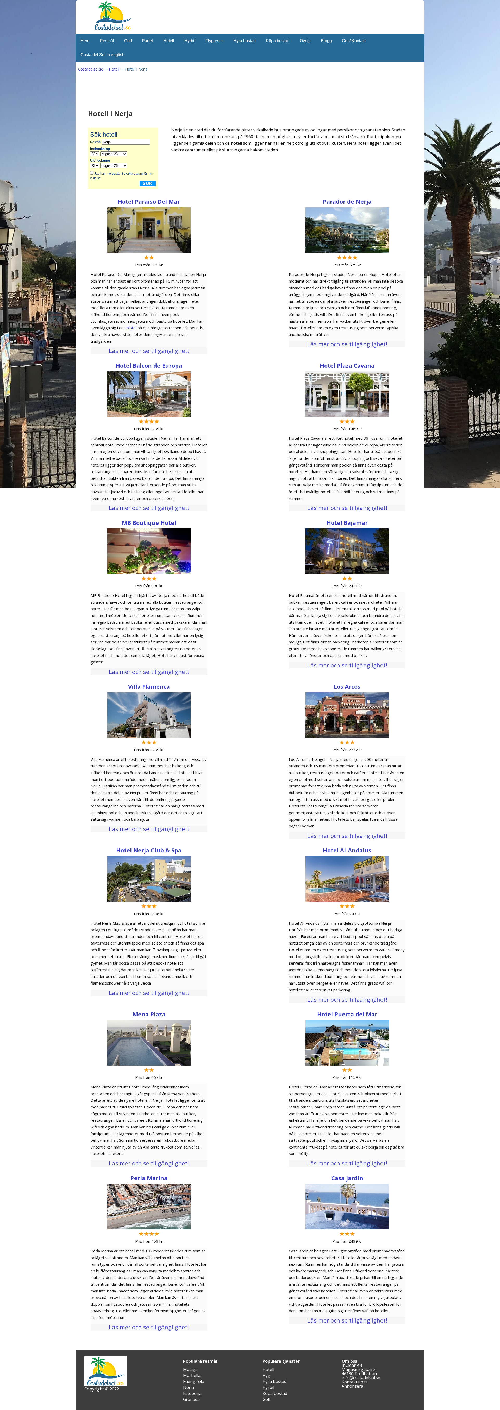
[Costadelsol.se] (112, 29)
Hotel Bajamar (347, 522)
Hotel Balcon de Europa (149, 365)
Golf (128, 41)
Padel (147, 41)
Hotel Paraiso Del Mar (149, 201)
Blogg (326, 41)
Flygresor (214, 41)
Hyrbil (189, 41)
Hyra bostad (244, 41)
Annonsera (352, 1386)
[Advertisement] (183, 92)
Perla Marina (148, 1178)
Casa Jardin (347, 1178)
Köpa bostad (277, 41)
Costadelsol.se (90, 69)
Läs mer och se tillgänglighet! (149, 350)
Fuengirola (193, 1381)
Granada (191, 1399)
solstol (130, 327)
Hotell (168, 41)
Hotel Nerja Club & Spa (149, 850)
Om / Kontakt (354, 41)
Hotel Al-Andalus (347, 850)
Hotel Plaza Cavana (347, 365)
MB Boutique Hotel (149, 522)
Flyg (266, 1375)
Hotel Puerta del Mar (347, 1014)
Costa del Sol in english (102, 55)
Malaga (190, 1369)
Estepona (192, 1393)
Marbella (192, 1375)
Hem (84, 41)
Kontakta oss (354, 1382)
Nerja (188, 1387)
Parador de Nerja (347, 201)
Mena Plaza (149, 1014)
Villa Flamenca (149, 686)
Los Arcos (347, 686)
